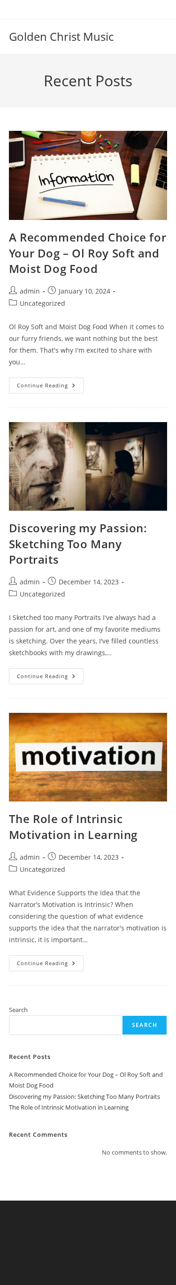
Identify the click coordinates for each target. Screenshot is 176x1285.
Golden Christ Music (61, 36)
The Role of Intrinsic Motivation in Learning (73, 826)
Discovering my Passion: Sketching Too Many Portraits (78, 543)
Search (18, 1009)
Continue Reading (50, 387)
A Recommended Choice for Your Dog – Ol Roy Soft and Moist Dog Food (87, 252)
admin (30, 291)
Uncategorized (42, 303)
